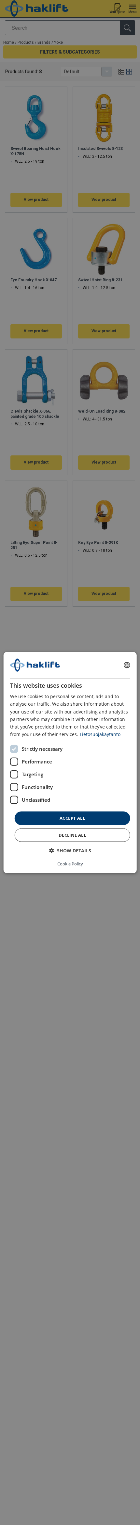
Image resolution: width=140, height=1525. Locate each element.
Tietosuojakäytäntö (99, 734)
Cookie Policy (70, 863)
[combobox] (126, 665)
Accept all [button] (72, 818)
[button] (70, 850)
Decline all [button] (72, 835)
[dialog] (70, 762)
